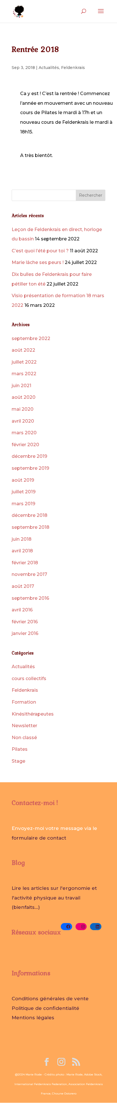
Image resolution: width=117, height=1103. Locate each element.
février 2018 (25, 562)
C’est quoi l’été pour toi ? (40, 250)
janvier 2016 (25, 633)
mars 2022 (24, 373)
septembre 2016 (30, 598)
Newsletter (24, 725)
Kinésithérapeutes (33, 714)
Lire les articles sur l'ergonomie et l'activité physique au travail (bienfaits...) (54, 897)
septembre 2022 (31, 338)
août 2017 (23, 586)
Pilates (20, 749)
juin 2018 (22, 539)
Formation (24, 702)
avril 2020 (23, 421)
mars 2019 (23, 503)
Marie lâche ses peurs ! (38, 262)
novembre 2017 (29, 574)
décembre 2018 (29, 515)
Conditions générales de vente (50, 998)
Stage (18, 761)
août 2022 (23, 350)
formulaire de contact (39, 838)
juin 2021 (21, 385)
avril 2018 (22, 550)
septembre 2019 (30, 468)
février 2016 (25, 621)
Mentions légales (33, 1017)
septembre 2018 (30, 527)
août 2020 (23, 397)
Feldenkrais (73, 67)
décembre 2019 (29, 456)
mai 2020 (23, 409)
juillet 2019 (23, 491)
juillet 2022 (24, 362)
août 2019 (23, 480)
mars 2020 (24, 432)
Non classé (24, 737)
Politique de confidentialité (45, 1008)
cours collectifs (29, 678)
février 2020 (25, 444)
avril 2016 (22, 610)
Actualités (49, 67)
